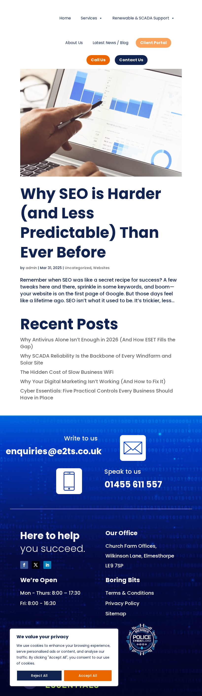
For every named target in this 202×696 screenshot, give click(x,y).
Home (65, 18)
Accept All (88, 675)
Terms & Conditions (129, 593)
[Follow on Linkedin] (47, 565)
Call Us (98, 60)
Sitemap (115, 613)
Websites (101, 267)
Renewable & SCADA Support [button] (140, 18)
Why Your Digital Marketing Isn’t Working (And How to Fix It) (93, 381)
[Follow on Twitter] (36, 565)
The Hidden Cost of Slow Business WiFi (67, 372)
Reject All (39, 675)
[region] (64, 657)
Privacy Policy (122, 603)
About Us (74, 42)
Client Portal (153, 42)
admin (31, 267)
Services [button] (89, 18)
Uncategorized (78, 267)
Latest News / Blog (110, 42)
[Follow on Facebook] (24, 565)
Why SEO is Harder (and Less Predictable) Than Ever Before (90, 223)
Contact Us (131, 60)
